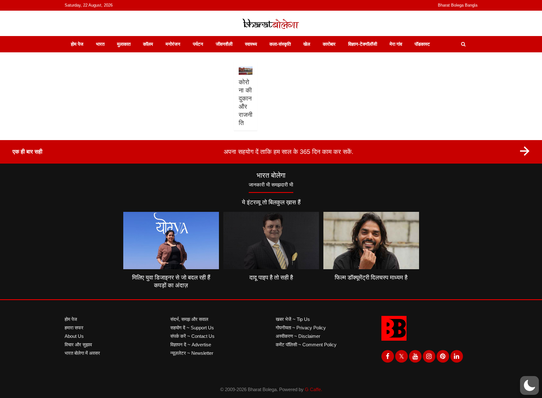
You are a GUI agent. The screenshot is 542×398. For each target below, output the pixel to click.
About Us (74, 336)
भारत (100, 44)
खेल (306, 44)
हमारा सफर (74, 327)
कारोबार (329, 44)
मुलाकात (123, 44)
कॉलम (148, 44)
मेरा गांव (396, 44)
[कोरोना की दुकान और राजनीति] (245, 70)
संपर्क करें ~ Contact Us (192, 336)
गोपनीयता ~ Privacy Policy (301, 327)
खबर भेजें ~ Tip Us (293, 319)
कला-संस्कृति (280, 44)
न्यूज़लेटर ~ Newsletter (191, 353)
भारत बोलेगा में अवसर (82, 353)
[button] (529, 385)
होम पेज (77, 44)
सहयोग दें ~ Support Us (192, 327)
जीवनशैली (224, 44)
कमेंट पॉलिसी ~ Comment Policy (306, 344)
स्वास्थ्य (251, 44)
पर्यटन (198, 44)
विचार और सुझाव (78, 344)
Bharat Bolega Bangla (457, 5)
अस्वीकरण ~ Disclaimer (298, 336)
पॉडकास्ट (422, 44)
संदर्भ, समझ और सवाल (189, 319)
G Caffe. (313, 389)
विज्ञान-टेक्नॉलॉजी (362, 44)
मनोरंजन (173, 44)
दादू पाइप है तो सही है (271, 277)
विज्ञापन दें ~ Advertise (190, 344)
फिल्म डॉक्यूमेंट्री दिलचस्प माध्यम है (371, 277)
